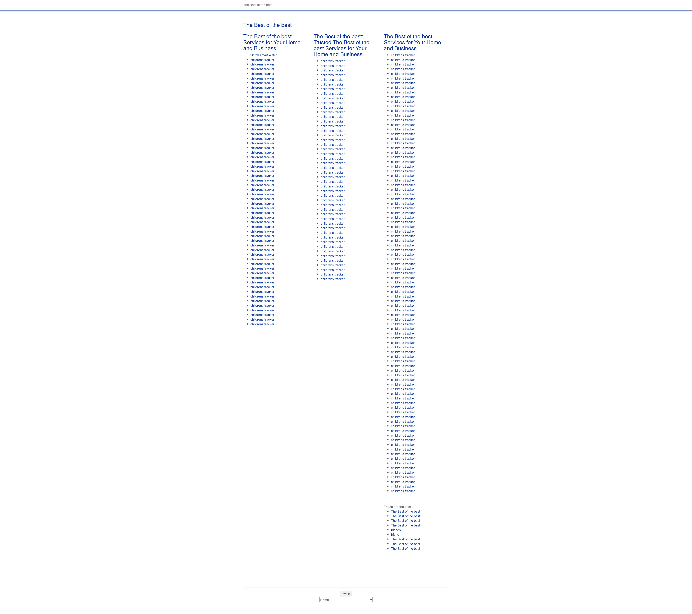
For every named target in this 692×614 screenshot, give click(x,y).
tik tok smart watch (264, 55)
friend (395, 534)
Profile (346, 593)
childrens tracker (262, 59)
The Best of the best (405, 511)
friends (396, 529)
